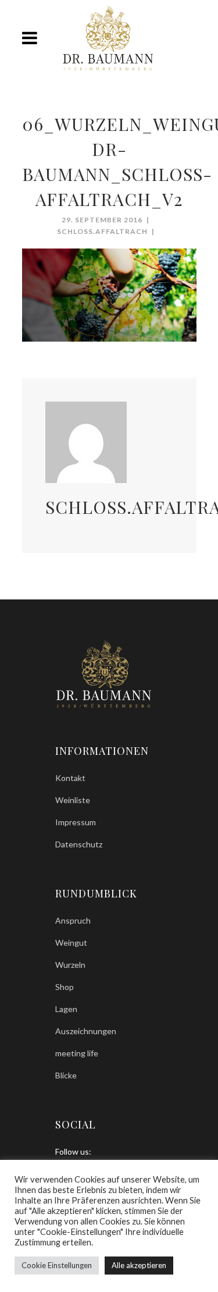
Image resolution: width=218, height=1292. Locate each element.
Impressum (75, 822)
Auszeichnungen (85, 1031)
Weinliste (72, 800)
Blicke (66, 1075)
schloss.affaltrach (102, 231)
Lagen (66, 1009)
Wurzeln (70, 965)
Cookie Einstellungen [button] (57, 1265)
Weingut (71, 942)
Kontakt (70, 778)
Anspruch (73, 920)
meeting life (76, 1053)
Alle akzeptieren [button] (139, 1265)
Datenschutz (78, 844)
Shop (64, 987)
